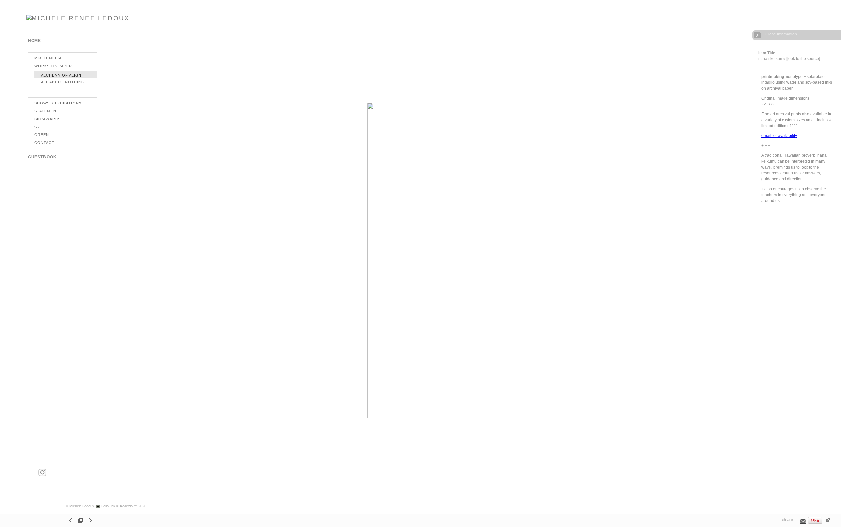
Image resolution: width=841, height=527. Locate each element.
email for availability (779, 135)
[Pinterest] (815, 523)
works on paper (53, 66)
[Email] (803, 523)
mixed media (48, 58)
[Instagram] (42, 475)
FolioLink (108, 506)
